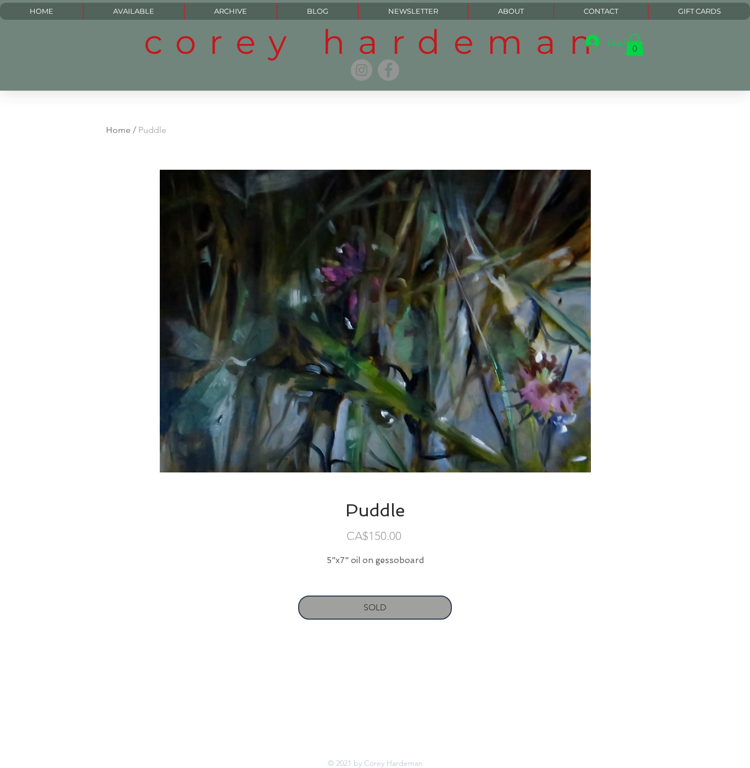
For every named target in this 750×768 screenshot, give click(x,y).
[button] (634, 45)
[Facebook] (388, 70)
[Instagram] (361, 70)
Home (118, 130)
